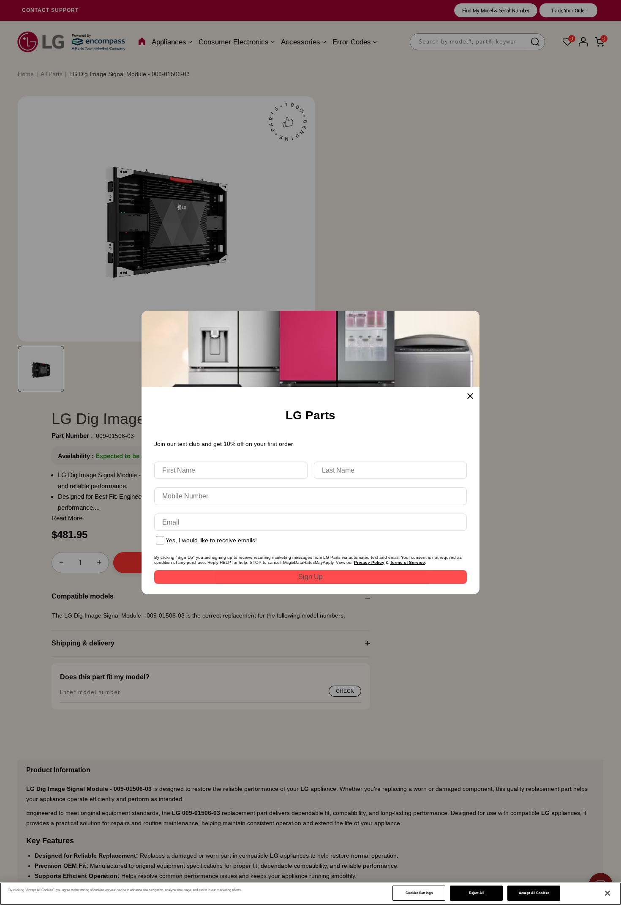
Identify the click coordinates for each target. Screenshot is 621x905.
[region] (310, 893)
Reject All (476, 893)
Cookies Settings (419, 893)
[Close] (607, 893)
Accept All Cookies (534, 893)
